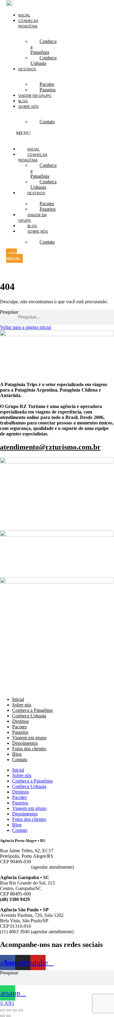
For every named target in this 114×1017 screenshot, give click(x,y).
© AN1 (7, 1003)
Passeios (48, 89)
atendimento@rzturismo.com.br (50, 447)
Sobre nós (28, 106)
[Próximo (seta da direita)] (8, 1016)
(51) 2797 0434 (15, 867)
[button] (31, 133)
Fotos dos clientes (29, 748)
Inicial (24, 15)
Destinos (27, 69)
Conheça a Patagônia (43, 47)
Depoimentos (25, 743)
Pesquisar (9, 312)
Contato (47, 121)
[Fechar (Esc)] (20, 1010)
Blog (23, 101)
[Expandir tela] (8, 1010)
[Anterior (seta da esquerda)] (2, 1016)
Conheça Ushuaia (43, 60)
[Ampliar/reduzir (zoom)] (2, 1010)
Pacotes (19, 726)
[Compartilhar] (14, 1010)
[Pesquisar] (112, 317)
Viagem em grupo (35, 95)
